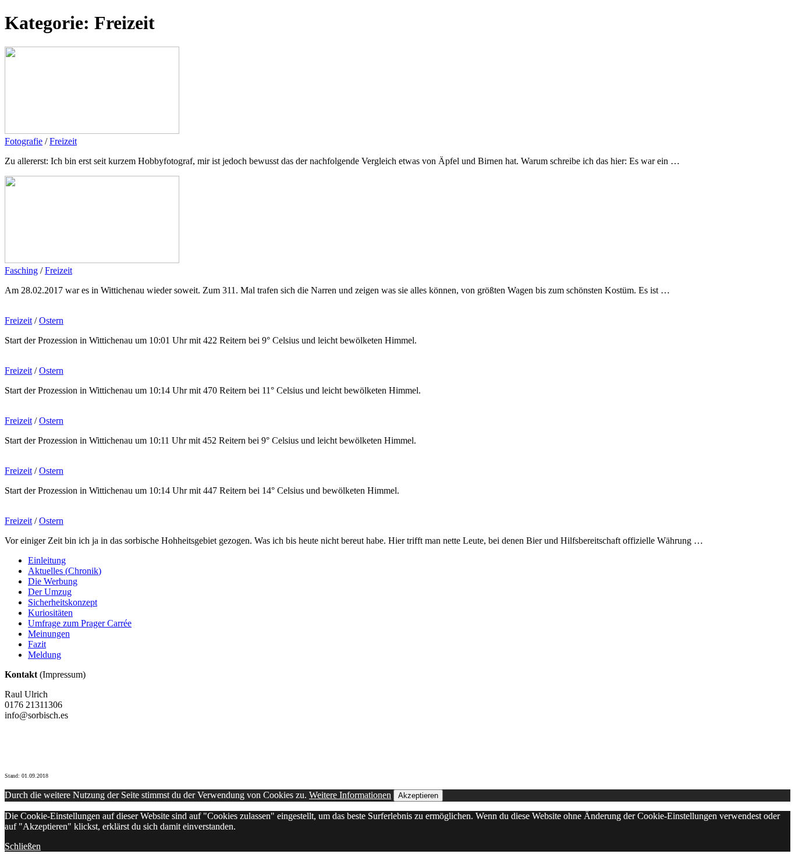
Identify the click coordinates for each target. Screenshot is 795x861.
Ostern (51, 320)
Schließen (23, 846)
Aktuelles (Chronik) (64, 571)
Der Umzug (50, 592)
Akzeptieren (418, 795)
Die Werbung (52, 581)
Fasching (21, 270)
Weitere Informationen (350, 795)
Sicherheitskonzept (62, 602)
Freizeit (63, 141)
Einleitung (47, 560)
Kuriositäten (50, 613)
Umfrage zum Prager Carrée (80, 623)
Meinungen (49, 634)
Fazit (37, 644)
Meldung (44, 655)
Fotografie (23, 141)
